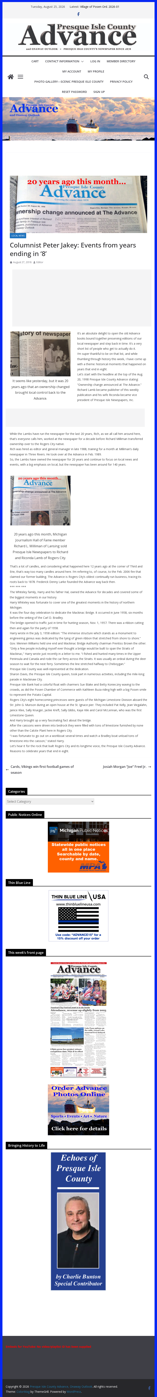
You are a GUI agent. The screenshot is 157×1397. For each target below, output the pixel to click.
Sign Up (99, 92)
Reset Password (74, 92)
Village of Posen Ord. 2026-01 (99, 7)
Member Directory (121, 61)
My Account (71, 71)
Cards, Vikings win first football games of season (42, 769)
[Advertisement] (84, 297)
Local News (18, 235)
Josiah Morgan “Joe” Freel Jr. (124, 766)
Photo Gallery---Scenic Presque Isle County (68, 82)
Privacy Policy (121, 82)
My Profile (96, 71)
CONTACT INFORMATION (62, 61)
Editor (39, 262)
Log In (95, 61)
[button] (81, 61)
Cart (35, 61)
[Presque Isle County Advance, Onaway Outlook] (11, 77)
